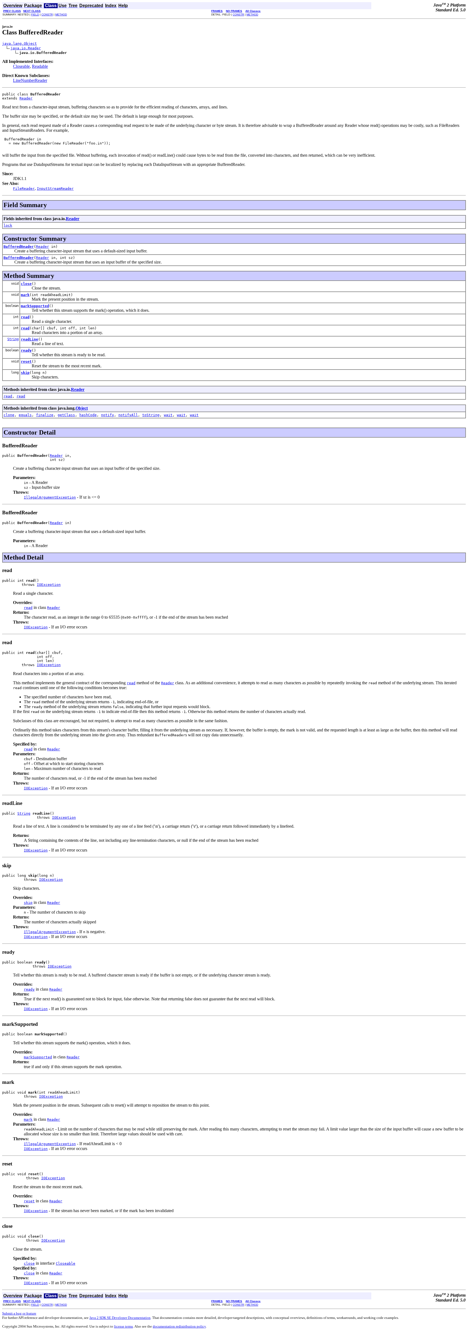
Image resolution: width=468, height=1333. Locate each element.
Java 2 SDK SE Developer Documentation (120, 1318)
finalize (44, 415)
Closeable (21, 66)
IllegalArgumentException (50, 497)
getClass (66, 415)
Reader (26, 98)
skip (25, 373)
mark (25, 295)
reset (26, 361)
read (25, 317)
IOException (49, 585)
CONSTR (47, 14)
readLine (29, 339)
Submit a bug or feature (19, 1313)
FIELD (35, 14)
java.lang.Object (19, 43)
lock (8, 225)
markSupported (35, 306)
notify (107, 415)
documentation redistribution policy (179, 1326)
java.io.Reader (26, 48)
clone (9, 415)
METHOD (61, 14)
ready (26, 350)
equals (25, 415)
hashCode (88, 415)
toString (151, 415)
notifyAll (128, 415)
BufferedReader (19, 247)
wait (168, 415)
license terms (123, 1326)
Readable (40, 66)
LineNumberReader (30, 80)
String (13, 339)
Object (82, 408)
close (26, 284)
